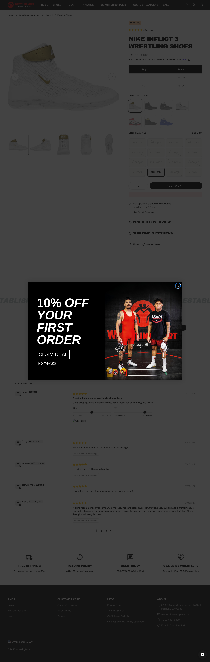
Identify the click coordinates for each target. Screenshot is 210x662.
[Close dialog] (178, 285)
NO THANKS (47, 363)
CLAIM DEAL (53, 354)
